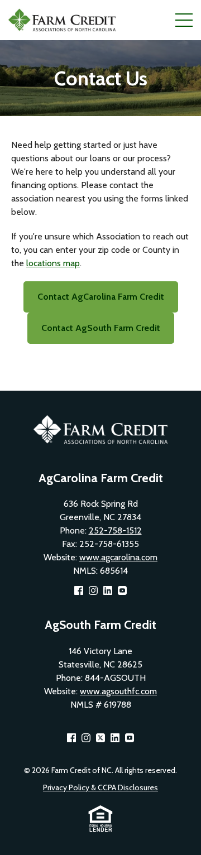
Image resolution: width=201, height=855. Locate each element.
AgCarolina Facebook (78, 590)
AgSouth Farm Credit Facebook (71, 737)
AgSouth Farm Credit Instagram (86, 737)
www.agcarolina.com (118, 557)
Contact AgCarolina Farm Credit (100, 296)
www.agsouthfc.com (118, 691)
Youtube (122, 590)
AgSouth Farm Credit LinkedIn (115, 737)
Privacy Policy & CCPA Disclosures (100, 787)
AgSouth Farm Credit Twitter (100, 737)
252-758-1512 (115, 530)
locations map (53, 263)
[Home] (64, 20)
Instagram (93, 590)
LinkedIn (107, 590)
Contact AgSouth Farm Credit (100, 328)
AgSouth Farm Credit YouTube (129, 737)
